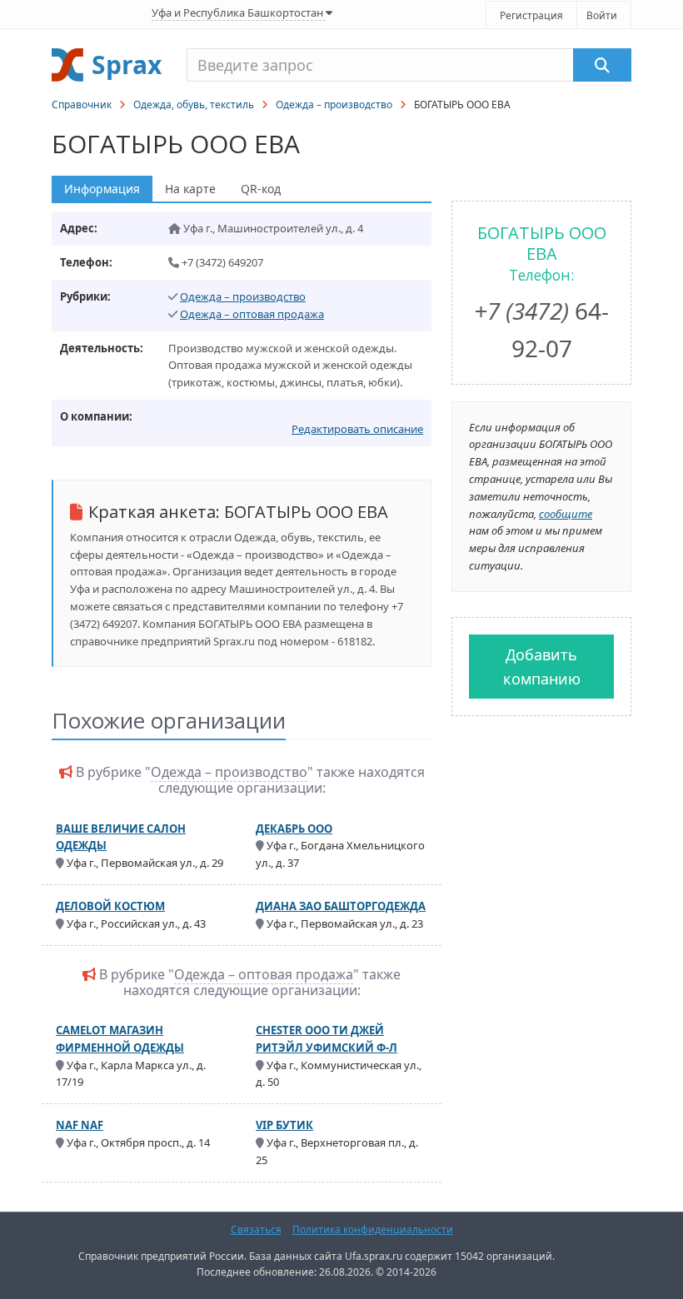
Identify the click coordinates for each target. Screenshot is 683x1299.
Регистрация (531, 15)
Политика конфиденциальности (372, 1229)
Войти (601, 15)
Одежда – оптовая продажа (252, 313)
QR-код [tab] (261, 189)
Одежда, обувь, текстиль (193, 104)
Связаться (256, 1229)
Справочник (82, 104)
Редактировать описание (357, 428)
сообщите (565, 513)
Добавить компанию (542, 667)
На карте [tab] (190, 189)
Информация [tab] (102, 189)
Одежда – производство (334, 104)
